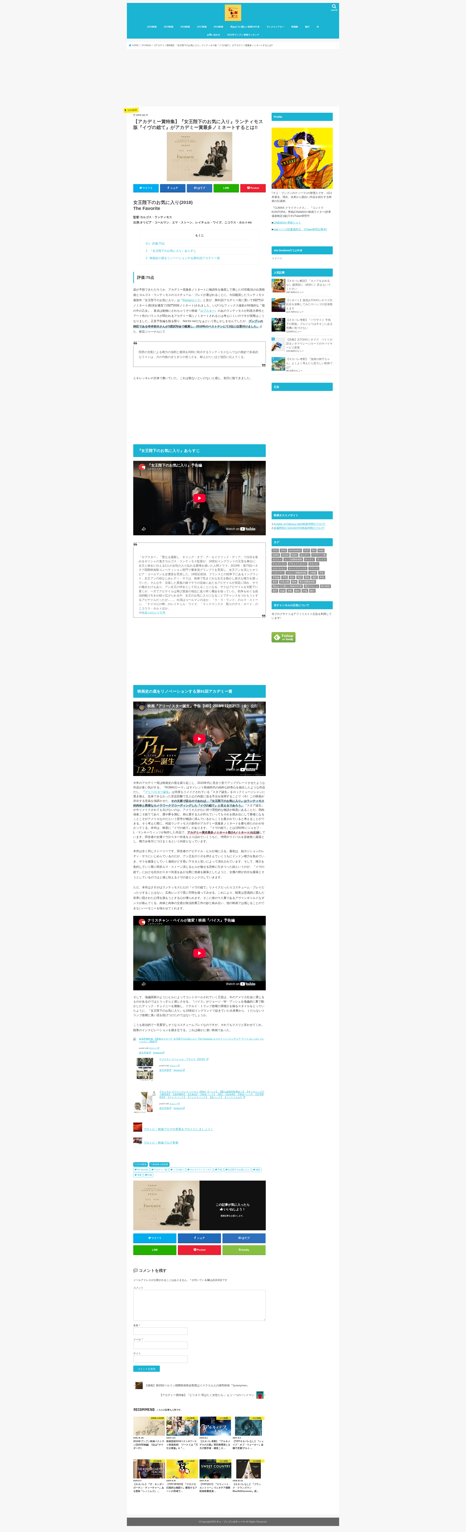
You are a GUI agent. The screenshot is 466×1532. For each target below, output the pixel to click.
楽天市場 (143, 1052)
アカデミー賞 (160, 1169)
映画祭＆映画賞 (160, 1164)
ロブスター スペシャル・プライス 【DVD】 (182, 1059)
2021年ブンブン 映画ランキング (243, 35)
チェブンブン (279, 564)
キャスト (309, 559)
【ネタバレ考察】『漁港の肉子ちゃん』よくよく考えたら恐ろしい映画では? (309, 363)
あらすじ (305, 555)
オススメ (277, 559)
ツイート (277, 258)
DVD (306, 550)
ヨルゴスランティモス (201, 1169)
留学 (275, 591)
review (285, 555)
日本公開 (284, 581)
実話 (299, 577)
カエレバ (153, 1048)
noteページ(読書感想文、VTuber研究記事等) (300, 229)
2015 (275, 550)
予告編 (276, 577)
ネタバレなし (279, 568)
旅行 (307, 26)
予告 (321, 573)
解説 (297, 591)
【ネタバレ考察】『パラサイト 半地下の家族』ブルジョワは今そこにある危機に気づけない (309, 323)
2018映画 (185, 26)
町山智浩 (325, 586)
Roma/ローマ (191, 300)
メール (138, 1339)
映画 (294, 581)
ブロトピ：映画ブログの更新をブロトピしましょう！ (178, 1129)
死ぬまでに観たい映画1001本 (245, 26)
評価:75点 (155, 243)
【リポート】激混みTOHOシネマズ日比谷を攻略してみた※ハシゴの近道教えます (309, 304)
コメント (138, 1287)
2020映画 (152, 26)
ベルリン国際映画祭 (296, 573)
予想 (220, 1169)
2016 (283, 550)
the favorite (142, 1169)
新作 (275, 581)
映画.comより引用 (153, 612)
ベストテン (278, 573)
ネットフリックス (297, 568)
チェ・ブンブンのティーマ (230, 1521)
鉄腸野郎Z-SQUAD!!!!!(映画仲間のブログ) (299, 528)
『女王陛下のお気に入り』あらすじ (171, 250)
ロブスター (207, 310)
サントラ (321, 559)
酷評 (312, 591)
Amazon (157, 1052)
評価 (149, 1175)
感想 (258, 1169)
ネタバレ (313, 564)
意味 (307, 577)
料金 (322, 577)
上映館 (312, 573)
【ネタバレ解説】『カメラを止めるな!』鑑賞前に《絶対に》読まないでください (308, 284)
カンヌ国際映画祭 (293, 559)
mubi (321, 550)
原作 (292, 577)
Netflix (276, 555)
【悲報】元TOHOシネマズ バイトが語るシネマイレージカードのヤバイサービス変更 (309, 343)
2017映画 (202, 26)
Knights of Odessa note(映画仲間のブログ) (299, 524)
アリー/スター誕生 (157, 791)
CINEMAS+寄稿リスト (287, 222)
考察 (139, 1175)
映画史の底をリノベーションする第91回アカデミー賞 (183, 258)
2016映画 (218, 26)
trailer (294, 555)
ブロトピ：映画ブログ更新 (160, 1142)
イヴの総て (178, 1169)
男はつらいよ (311, 586)
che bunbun (295, 550)
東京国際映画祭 (307, 581)
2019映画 (168, 26)
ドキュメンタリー (297, 564)
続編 (282, 591)
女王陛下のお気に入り (239, 1169)
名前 (136, 1325)
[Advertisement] (233, 77)
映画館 (294, 26)
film (313, 550)
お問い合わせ (213, 35)
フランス (313, 568)
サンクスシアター (275, 26)
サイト (137, 1353)
